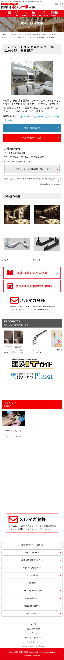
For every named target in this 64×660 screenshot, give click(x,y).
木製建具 (54, 34)
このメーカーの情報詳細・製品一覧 (32, 169)
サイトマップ (32, 613)
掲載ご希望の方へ (32, 606)
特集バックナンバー (32, 568)
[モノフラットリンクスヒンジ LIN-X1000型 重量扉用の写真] (32, 97)
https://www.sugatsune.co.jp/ (17, 161)
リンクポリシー (33, 642)
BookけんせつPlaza (33, 638)
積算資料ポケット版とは (32, 545)
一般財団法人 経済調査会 (33, 646)
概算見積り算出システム (32, 560)
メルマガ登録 (32, 575)
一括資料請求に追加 (32, 137)
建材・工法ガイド (32, 552)
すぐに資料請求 (32, 128)
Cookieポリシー (32, 598)
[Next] (58, 341)
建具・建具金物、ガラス (37, 34)
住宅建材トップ (17, 34)
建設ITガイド (33, 633)
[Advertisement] (32, 474)
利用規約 (32, 583)
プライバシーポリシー (32, 591)
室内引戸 (4, 37)
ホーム (4, 34)
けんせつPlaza (33, 629)
